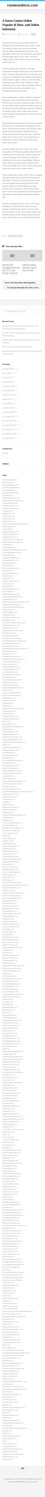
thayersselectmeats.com (11, 1153)
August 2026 (9, 369)
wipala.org (6, 836)
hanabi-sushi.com (9, 1290)
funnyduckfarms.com (10, 1402)
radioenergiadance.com (11, 589)
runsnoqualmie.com (9, 1249)
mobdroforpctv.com (9, 854)
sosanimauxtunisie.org (10, 581)
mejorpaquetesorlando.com (12, 740)
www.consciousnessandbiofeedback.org (17, 1311)
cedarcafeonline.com (10, 503)
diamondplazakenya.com (11, 1358)
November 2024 (10, 425)
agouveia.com (7, 1426)
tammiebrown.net (8, 1010)
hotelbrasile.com (8, 610)
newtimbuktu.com (8, 516)
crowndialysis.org (8, 779)
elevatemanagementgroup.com (13, 1407)
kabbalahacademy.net (10, 750)
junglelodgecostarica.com (11, 1020)
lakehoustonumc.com (10, 1192)
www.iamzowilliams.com (11, 1314)
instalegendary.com (9, 547)
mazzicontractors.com (10, 1327)
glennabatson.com (9, 903)
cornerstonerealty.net (10, 1309)
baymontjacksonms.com (11, 1044)
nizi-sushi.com (7, 1002)
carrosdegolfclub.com (10, 646)
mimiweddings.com (9, 1446)
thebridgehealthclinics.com (12, 1163)
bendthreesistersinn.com (11, 1062)
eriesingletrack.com (9, 724)
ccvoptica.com (7, 1283)
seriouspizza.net (8, 1137)
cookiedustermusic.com (11, 1070)
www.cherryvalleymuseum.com (13, 623)
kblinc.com (6, 721)
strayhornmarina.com (10, 906)
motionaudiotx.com (9, 1438)
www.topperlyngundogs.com (13, 1215)
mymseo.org (7, 1431)
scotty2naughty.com (9, 960)
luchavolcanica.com (9, 1077)
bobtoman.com (8, 578)
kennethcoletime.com (10, 989)
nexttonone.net (7, 1197)
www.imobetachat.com (10, 1184)
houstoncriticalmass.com (11, 882)
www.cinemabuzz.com (10, 1298)
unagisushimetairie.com (11, 558)
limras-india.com (8, 482)
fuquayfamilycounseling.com (13, 1423)
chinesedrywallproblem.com (12, 1059)
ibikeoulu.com (7, 973)
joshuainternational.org (10, 1202)
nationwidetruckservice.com (12, 1083)
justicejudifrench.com (10, 981)
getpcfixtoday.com (9, 563)
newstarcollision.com (10, 755)
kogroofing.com (8, 584)
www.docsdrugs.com (10, 1251)
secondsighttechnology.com (12, 760)
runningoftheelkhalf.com (11, 1218)
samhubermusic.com (10, 1457)
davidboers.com (8, 1181)
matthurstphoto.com (10, 1376)
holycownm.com (8, 1080)
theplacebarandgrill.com (11, 1106)
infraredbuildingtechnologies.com (14, 641)
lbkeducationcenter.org (10, 807)
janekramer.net (7, 999)
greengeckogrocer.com (10, 766)
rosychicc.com (8, 841)
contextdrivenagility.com (11, 971)
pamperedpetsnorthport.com (13, 727)
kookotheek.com (8, 591)
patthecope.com (8, 1132)
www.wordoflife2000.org (11, 693)
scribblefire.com (8, 818)
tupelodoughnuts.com (10, 732)
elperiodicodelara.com (10, 485)
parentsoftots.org (8, 1171)
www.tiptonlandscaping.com (12, 1277)
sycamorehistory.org (10, 1306)
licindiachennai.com (9, 490)
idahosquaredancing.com (11, 695)
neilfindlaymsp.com (9, 1098)
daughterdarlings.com (10, 493)
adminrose (24, 34)
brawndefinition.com (9, 911)
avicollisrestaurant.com (11, 1101)
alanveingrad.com (8, 1031)
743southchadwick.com (11, 662)
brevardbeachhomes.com (11, 656)
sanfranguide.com (9, 875)
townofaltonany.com (10, 1046)
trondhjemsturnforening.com (13, 1355)
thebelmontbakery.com (10, 534)
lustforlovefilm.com (9, 932)
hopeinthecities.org (9, 849)
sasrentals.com (8, 758)
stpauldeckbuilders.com (11, 1244)
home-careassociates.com (12, 823)
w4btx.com (6, 745)
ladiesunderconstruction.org (12, 630)
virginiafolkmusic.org (10, 794)
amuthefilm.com (8, 929)
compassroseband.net (10, 1140)
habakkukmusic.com (10, 1194)
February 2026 (9, 386)
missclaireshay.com (9, 480)
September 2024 (10, 434)
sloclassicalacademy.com (12, 898)
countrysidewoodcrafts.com (12, 539)
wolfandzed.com (8, 1293)
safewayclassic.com (10, 537)
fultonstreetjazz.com (9, 612)
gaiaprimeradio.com (9, 1007)
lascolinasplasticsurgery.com (13, 1264)
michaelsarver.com (9, 763)
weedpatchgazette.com (10, 719)
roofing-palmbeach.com (11, 667)
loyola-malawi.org (8, 838)
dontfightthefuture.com (10, 669)
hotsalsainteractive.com (11, 498)
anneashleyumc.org (9, 1238)
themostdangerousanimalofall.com (15, 885)
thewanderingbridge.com (11, 984)
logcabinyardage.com (10, 1179)
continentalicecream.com (11, 914)
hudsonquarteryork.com (11, 1342)
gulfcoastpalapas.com (10, 1161)
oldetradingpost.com (10, 628)
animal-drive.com (8, 1145)
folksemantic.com (9, 701)
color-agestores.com (10, 833)
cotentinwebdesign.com (11, 625)
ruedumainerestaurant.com (12, 947)
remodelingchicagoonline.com (13, 1272)
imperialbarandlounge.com (12, 680)
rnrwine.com (7, 1418)
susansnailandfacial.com (11, 1205)
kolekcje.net (6, 802)
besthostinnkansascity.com (12, 1449)
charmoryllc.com (8, 877)
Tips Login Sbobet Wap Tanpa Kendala (18, 347)
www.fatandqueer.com (10, 1236)
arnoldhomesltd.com (10, 672)
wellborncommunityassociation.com (16, 602)
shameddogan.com (9, 1168)
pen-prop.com (7, 1207)
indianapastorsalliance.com (12, 1116)
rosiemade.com (8, 729)
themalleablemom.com (10, 986)
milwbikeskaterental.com (11, 1041)
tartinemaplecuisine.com (11, 997)
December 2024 (10, 421)
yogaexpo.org (7, 820)
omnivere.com (7, 511)
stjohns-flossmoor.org (10, 1064)
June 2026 (8, 377)
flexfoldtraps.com (8, 1228)
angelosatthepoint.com (10, 1114)
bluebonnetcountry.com (11, 568)
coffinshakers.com (9, 976)
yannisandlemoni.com (10, 716)
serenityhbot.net (8, 1199)
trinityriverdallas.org (9, 810)
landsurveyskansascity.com (12, 1241)
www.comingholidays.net (11, 872)
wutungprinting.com (9, 1036)
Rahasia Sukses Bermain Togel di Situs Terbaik (29, 267)
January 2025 (9, 416)
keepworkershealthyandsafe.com (14, 550)
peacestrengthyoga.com (11, 1223)
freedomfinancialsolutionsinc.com (15, 1225)
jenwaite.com (7, 1405)
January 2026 (9, 390)
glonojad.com (7, 953)
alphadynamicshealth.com (12, 1394)
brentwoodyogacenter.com (12, 1275)
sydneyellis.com (8, 776)
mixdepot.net (7, 1301)
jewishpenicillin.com (9, 786)
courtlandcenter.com (10, 1096)
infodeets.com (7, 495)
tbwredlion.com (8, 1361)
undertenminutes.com (10, 508)
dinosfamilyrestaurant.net (11, 638)
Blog (33, 34)
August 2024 (9, 438)
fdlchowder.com (8, 1257)
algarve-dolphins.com (10, 1028)
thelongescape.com (9, 1015)
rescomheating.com (9, 1444)
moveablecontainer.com (11, 617)
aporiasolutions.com (10, 1155)
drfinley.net (6, 1413)
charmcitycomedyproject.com (13, 966)
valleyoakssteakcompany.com (13, 1119)
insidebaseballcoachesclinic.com (14, 1381)
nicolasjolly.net (7, 934)
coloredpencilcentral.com (11, 675)
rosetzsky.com (7, 950)
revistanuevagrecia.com (11, 955)
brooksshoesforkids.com (11, 1150)
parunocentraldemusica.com (13, 1350)
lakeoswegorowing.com (11, 1420)
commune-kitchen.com (10, 927)
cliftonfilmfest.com (9, 677)
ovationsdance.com (9, 797)
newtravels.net (7, 529)
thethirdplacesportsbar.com (12, 1329)
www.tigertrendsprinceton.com (13, 1210)
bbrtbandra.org (7, 565)
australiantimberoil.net (10, 636)
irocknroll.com (7, 690)
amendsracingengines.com (12, 1231)
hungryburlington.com (10, 992)
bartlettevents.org (8, 615)
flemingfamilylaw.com (10, 1415)
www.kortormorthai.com (11, 1233)
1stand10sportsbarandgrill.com (14, 742)
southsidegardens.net (10, 1322)
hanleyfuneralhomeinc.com (12, 737)
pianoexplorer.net (8, 1319)
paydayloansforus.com (11, 532)
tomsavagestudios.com (11, 789)
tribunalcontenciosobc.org (12, 895)
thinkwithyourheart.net (10, 685)
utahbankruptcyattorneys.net (12, 688)
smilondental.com (9, 753)
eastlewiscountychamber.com (13, 893)
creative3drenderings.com (11, 1173)
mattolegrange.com (9, 1018)
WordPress (21, 1482)
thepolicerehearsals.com (11, 888)
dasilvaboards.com (9, 901)
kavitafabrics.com (9, 1075)
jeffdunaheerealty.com (10, 1220)
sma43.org (6, 1270)
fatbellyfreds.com (8, 1337)
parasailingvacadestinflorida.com (14, 1389)
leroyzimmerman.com (10, 1410)
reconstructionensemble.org (12, 1072)
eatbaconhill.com (8, 521)
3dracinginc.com (8, 880)
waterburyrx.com (8, 1109)
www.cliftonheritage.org (11, 1267)
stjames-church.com (10, 958)
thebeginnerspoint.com (10, 870)
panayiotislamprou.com (11, 594)
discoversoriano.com (10, 867)
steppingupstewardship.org (12, 1280)
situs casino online (15, 236)
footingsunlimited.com (10, 1246)
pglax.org (5, 1049)
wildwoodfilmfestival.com (11, 604)
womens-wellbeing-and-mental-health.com (17, 792)
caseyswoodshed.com (10, 1121)
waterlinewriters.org (9, 1166)
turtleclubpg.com (8, 1085)
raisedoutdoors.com (10, 682)
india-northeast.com (9, 664)
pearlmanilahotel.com (10, 573)
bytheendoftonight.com (10, 846)
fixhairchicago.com (9, 1124)
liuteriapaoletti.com (9, 1054)
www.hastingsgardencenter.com (14, 1316)
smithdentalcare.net (9, 1452)
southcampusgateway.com (12, 597)
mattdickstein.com (9, 1187)
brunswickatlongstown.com (12, 994)
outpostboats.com (9, 844)
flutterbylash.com (8, 1397)
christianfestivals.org (10, 1023)
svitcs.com (6, 1135)
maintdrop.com (8, 576)
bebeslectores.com (9, 633)
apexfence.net (7, 1459)
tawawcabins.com (9, 698)
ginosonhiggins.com (10, 1033)
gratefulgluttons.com (10, 851)
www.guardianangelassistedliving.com (16, 1353)
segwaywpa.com (8, 1158)
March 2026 (8, 382)
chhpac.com (7, 1433)
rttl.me (4, 1441)
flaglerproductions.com (11, 908)
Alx (36, 1482)
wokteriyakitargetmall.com (12, 771)
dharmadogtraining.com (11, 1436)
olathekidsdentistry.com (11, 734)
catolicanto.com (8, 804)
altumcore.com (8, 1142)
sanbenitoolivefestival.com (12, 859)
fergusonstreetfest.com (11, 1371)
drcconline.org (7, 1103)
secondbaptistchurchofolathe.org (14, 1428)
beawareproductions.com (11, 968)
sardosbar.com (8, 703)
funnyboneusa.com (9, 1067)
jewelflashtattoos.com (10, 560)
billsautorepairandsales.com (12, 1363)
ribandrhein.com (8, 799)
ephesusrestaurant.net (10, 1332)
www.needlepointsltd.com (11, 1259)
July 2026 (7, 373)
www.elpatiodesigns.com (11, 1340)
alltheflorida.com (8, 1379)
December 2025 (10, 395)
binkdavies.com (8, 919)
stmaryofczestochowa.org (12, 979)
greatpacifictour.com (10, 1088)
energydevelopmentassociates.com (15, 649)
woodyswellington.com (11, 1335)
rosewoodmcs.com (22, 5)
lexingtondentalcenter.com (11, 773)
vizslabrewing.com (9, 711)
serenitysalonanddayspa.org (12, 501)
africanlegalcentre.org (10, 940)
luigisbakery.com (8, 1288)
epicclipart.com (8, 571)
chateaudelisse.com (9, 599)
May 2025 (8, 399)
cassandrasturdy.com (10, 856)
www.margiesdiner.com (11, 1254)
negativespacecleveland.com (12, 1051)
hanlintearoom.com (9, 1400)
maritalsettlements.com (11, 1038)
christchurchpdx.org (9, 921)
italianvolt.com (7, 706)
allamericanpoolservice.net (12, 784)
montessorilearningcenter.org (13, 1368)
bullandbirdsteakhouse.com (12, 1262)
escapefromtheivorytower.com (13, 659)
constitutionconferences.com (13, 1129)
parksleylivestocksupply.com (12, 828)
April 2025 (8, 403)
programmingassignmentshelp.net (15, 524)
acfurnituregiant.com (10, 506)
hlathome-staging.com (10, 768)
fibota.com (6, 1345)
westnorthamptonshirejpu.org (13, 607)
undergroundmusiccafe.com (12, 1454)
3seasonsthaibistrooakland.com (14, 815)
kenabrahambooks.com (11, 924)
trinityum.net (6, 1324)
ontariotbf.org (7, 545)
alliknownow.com (8, 890)
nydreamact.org (8, 555)
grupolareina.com (8, 620)
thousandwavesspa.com (11, 1093)
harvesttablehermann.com (12, 643)
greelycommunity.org (10, 945)
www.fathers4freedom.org (12, 1212)
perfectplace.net (8, 812)
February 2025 (9, 412)
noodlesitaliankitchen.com (12, 553)
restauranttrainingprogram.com (14, 781)
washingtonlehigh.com (10, 1285)
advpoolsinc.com (8, 1111)
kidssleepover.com (9, 527)
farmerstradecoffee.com (11, 1176)
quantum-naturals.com (10, 1366)
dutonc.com (6, 1012)
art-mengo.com (8, 1005)
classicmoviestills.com (10, 862)
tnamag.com (7, 1147)
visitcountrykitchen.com (11, 1025)
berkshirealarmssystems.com (13, 708)
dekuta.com (6, 1296)
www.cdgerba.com (9, 1348)
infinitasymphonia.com (10, 937)
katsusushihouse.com (10, 942)
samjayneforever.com (10, 1374)
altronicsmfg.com (9, 519)
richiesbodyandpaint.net (11, 487)
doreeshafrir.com (8, 963)
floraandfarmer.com (9, 651)
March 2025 (8, 408)
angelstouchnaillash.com (11, 747)
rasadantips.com (8, 513)
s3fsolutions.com (8, 654)
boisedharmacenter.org (10, 830)
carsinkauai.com (8, 1384)
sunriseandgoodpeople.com (12, 1057)
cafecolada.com (8, 864)
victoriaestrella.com (9, 1090)
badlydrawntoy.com (9, 1189)
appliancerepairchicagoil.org (12, 542)
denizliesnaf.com (8, 1127)
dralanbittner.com (8, 714)
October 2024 (9, 429)
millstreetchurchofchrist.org (12, 1387)
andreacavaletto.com (10, 825)
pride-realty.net (7, 1392)
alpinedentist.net (8, 586)
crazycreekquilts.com (10, 916)
